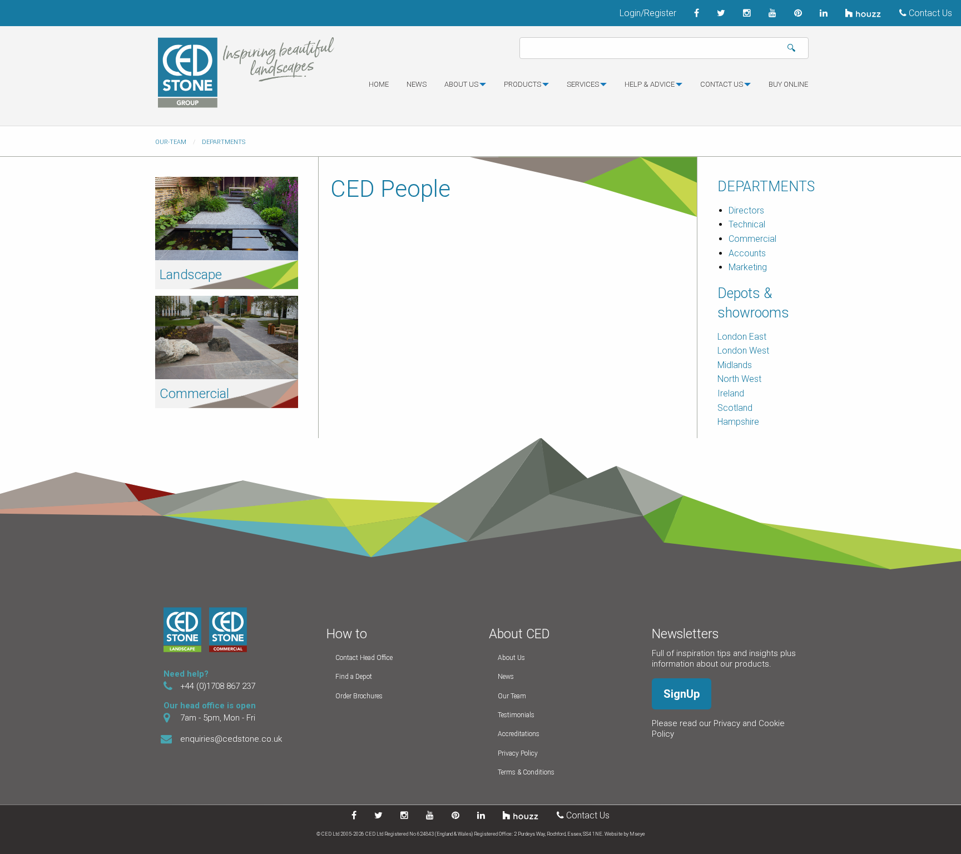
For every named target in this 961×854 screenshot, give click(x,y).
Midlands (734, 365)
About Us (511, 658)
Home (379, 84)
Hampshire (738, 421)
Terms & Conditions (526, 772)
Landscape (191, 274)
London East (741, 336)
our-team (170, 142)
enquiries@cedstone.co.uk (231, 739)
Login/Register (648, 13)
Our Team (512, 696)
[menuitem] (379, 89)
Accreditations (518, 734)
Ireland (730, 393)
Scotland (734, 408)
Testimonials (516, 715)
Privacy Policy (518, 753)
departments (223, 142)
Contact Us (929, 13)
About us (461, 84)
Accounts (747, 253)
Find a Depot (353, 677)
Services (583, 84)
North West (739, 379)
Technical (747, 224)
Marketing (748, 267)
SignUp (681, 694)
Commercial (194, 393)
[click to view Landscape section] (226, 217)
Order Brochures (359, 696)
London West (743, 350)
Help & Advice (650, 84)
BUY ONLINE (788, 84)
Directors (746, 210)
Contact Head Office (364, 658)
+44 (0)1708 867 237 (217, 686)
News (417, 84)
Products (522, 84)
